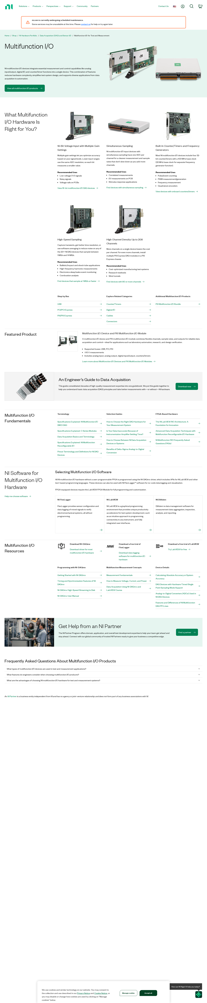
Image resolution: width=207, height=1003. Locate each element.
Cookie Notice (100, 993)
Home (7, 35)
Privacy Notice (83, 993)
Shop (14, 35)
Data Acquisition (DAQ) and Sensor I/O (55, 35)
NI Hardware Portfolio (28, 35)
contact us (85, 24)
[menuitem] (24, 6)
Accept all (148, 993)
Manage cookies (128, 993)
